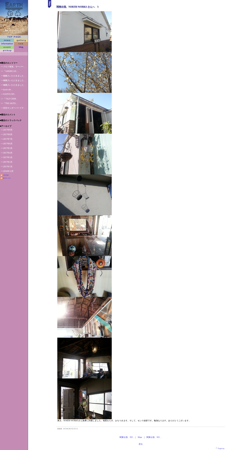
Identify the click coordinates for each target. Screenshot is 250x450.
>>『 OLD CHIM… (9, 99)
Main (140, 437)
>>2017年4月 (6, 153)
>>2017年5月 (6, 148)
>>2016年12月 (7, 171)
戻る (141, 444)
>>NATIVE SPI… (8, 94)
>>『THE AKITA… (9, 103)
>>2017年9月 (6, 130)
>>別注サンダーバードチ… (13, 108)
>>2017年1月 (6, 166)
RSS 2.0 (6, 178)
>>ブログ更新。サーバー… (13, 66)
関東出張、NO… (127, 437)
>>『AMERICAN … (10, 71)
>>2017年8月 (6, 134)
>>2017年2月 (6, 162)
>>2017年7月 (6, 139)
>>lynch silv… (7, 89)
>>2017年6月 (6, 143)
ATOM (6, 175)
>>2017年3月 (6, 157)
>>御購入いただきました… (13, 76)
